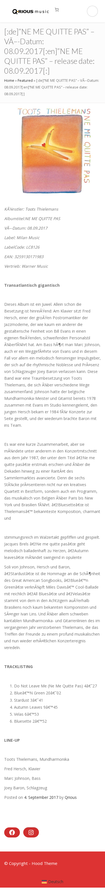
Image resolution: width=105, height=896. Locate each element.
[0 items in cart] (57, 10)
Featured (25, 80)
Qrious (71, 797)
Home (9, 80)
